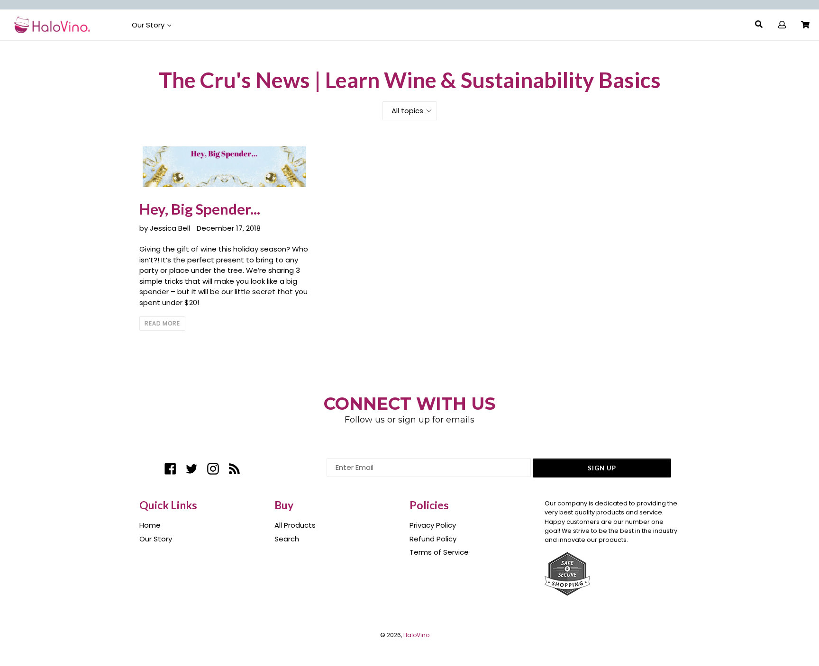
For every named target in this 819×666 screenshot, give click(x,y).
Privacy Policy (433, 525)
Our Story (149, 25)
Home (150, 525)
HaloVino (416, 635)
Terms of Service (439, 552)
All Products (295, 525)
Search (286, 539)
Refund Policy (433, 539)
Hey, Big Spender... (199, 209)
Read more (162, 323)
